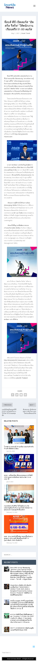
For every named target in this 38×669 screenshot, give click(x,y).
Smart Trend (25, 33)
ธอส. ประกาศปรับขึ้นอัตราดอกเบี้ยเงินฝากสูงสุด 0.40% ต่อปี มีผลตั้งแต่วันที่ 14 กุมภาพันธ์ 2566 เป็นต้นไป (18, 538)
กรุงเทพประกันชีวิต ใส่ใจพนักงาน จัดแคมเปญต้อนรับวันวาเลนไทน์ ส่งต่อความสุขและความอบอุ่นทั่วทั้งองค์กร (18, 508)
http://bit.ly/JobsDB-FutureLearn (15, 360)
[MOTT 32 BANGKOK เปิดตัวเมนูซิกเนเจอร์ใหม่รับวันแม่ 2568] (6, 629)
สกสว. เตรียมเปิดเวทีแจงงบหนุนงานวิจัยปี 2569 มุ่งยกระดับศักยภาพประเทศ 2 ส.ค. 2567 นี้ (18, 477)
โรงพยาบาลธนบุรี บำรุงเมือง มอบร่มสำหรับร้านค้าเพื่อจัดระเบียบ (19, 448)
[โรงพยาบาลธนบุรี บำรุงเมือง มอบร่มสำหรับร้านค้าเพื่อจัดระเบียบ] (19, 434)
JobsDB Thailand (22, 378)
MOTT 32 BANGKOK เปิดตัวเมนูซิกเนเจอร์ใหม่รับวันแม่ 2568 (22, 629)
